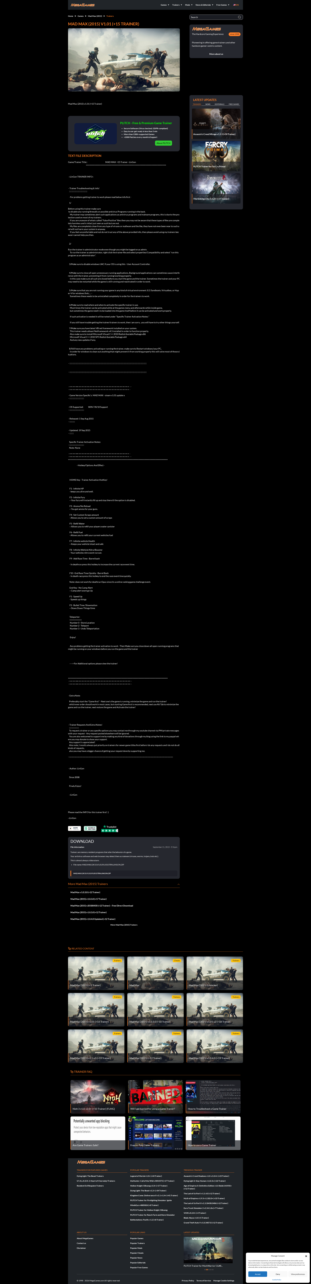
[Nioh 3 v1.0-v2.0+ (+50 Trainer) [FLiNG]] (97, 1096)
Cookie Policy (276, 1280)
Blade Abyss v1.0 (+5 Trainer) (196, 1218)
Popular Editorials (138, 1262)
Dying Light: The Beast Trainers (90, 1176)
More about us (216, 54)
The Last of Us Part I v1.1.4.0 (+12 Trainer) (202, 1193)
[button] (306, 1256)
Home (70, 16)
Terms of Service (203, 1280)
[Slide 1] (205, 1269)
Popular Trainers (137, 1243)
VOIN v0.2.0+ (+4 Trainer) (195, 1213)
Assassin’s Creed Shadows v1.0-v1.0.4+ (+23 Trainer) (206, 1176)
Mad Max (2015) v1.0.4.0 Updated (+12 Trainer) (92, 919)
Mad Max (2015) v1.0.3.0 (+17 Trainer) (88, 899)
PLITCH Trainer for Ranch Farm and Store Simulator (152, 1215)
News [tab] (207, 104)
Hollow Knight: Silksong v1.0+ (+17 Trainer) (148, 1186)
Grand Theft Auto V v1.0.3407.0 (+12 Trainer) (203, 1222)
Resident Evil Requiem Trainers (90, 1186)
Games (81, 16)
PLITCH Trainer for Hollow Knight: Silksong (148, 1210)
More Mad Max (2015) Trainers (123, 925)
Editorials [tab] (219, 104)
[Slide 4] (211, 1269)
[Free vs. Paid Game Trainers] (155, 1133)
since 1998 (234, 34)
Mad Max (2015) (95, 16)
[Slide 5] (212, 1269)
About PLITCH (163, 143)
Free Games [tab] (234, 104)
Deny (278, 1274)
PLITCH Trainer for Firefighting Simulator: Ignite (151, 1200)
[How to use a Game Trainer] (213, 1133)
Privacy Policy (188, 1280)
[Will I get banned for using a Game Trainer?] (155, 1096)
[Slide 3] (209, 1269)
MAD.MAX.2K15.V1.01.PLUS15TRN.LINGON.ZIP (92, 873)
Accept (258, 1274)
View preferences (298, 1274)
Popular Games (136, 1238)
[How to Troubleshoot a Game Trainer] (213, 1096)
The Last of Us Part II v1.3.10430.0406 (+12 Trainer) (206, 1203)
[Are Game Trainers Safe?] (97, 1133)
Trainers (110, 16)
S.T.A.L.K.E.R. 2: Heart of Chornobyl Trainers (96, 1181)
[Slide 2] (207, 1269)
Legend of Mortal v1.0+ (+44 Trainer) (146, 1176)
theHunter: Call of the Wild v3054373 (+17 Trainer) (152, 1181)
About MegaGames (85, 1238)
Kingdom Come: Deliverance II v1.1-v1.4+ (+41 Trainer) (154, 1195)
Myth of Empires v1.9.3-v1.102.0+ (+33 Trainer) (204, 1198)
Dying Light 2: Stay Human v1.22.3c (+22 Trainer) (205, 1181)
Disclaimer (81, 1248)
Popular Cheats (136, 1253)
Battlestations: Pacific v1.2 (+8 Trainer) (147, 1220)
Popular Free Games (139, 1267)
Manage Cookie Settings (223, 1280)
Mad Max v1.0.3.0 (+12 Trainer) (85, 892)
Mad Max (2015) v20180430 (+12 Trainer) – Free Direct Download (101, 905)
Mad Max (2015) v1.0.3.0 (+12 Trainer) (88, 912)
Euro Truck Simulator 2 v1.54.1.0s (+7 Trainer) (203, 1208)
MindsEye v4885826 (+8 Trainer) (144, 1205)
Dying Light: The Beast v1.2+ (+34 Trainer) (148, 1190)
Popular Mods (136, 1248)
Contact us (81, 1243)
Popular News (136, 1258)
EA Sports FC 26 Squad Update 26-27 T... (203, 1265)
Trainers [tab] (197, 104)
